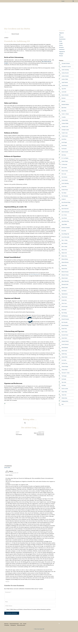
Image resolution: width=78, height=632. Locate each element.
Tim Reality (64, 379)
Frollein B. (64, 199)
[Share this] (20, 423)
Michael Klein (64, 268)
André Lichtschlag (65, 69)
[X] (73, 1)
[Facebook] (67, 1)
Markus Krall (64, 252)
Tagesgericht (62, 51)
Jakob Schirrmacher (65, 211)
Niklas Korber (64, 297)
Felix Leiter (64, 173)
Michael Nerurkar (65, 271)
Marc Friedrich (64, 243)
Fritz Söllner (64, 192)
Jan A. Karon (64, 214)
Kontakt (24, 623)
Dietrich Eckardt (15, 34)
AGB (21, 623)
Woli (62, 404)
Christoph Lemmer (65, 129)
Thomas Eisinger (65, 366)
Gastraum (61, 37)
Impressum (6, 623)
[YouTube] (71, 1)
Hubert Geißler (64, 205)
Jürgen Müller (64, 224)
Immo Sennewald (65, 208)
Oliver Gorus (64, 303)
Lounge (61, 43)
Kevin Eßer (64, 230)
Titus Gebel (64, 382)
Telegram (61, 53)
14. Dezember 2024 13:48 (13, 472)
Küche (60, 41)
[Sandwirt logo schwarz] (7, 5)
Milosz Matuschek (65, 281)
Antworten (7, 581)
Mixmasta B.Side (65, 284)
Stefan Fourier (64, 350)
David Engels (64, 142)
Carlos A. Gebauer (65, 113)
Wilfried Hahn (64, 398)
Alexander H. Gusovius (66, 66)
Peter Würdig (64, 312)
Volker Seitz (64, 394)
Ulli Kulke (64, 385)
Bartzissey (64, 98)
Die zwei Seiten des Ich (34, 274)
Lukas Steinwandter (65, 237)
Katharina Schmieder (66, 227)
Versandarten (6, 625)
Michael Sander (65, 278)
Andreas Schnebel (65, 76)
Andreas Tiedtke (65, 79)
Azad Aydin (64, 91)
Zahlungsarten (13, 625)
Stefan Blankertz (65, 347)
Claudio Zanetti (65, 136)
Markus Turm (64, 256)
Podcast (61, 45)
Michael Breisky (65, 259)
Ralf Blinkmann (65, 315)
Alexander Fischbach (66, 63)
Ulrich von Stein (65, 388)
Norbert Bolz (64, 300)
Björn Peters (64, 107)
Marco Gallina (64, 246)
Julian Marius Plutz (65, 221)
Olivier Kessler (64, 306)
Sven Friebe (64, 360)
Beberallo (63, 101)
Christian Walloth (65, 123)
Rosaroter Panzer (65, 334)
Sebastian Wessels (65, 341)
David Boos (64, 139)
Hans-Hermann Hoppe (66, 202)
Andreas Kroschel (65, 72)
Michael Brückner (65, 262)
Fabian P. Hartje (65, 170)
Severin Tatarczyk (65, 344)
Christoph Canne (65, 126)
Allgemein (61, 32)
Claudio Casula (65, 132)
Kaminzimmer (62, 39)
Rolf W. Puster (64, 331)
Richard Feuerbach (65, 319)
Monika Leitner (65, 287)
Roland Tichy (64, 328)
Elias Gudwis (64, 167)
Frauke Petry (64, 186)
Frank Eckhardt (65, 180)
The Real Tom (64, 363)
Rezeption (61, 47)
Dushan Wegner (65, 161)
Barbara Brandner (65, 94)
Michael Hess (64, 265)
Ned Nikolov (64, 290)
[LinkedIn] (69, 1)
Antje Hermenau (65, 85)
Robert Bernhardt (65, 325)
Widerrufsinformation (21, 625)
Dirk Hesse (64, 154)
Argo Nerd (64, 88)
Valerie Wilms (64, 391)
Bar (60, 35)
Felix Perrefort (64, 177)
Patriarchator (64, 309)
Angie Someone (65, 82)
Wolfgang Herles (65, 401)
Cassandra (64, 117)
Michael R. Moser (65, 274)
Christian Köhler (65, 120)
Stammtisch (61, 49)
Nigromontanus (65, 293)
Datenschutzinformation (14, 623)
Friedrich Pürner (65, 189)
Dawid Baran (64, 145)
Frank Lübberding (65, 183)
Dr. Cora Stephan (65, 158)
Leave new (7, 467)
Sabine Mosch (64, 338)
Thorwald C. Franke (65, 372)
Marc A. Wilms (64, 240)
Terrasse (61, 55)
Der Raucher (64, 148)
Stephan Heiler (64, 357)
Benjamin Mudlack (65, 104)
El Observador (64, 164)
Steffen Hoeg (64, 353)
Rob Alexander (64, 322)
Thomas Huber (64, 369)
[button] (40, 5)
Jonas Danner (64, 218)
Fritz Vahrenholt (65, 196)
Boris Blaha (64, 110)
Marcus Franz (64, 249)
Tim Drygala (64, 375)
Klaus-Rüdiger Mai (65, 233)
